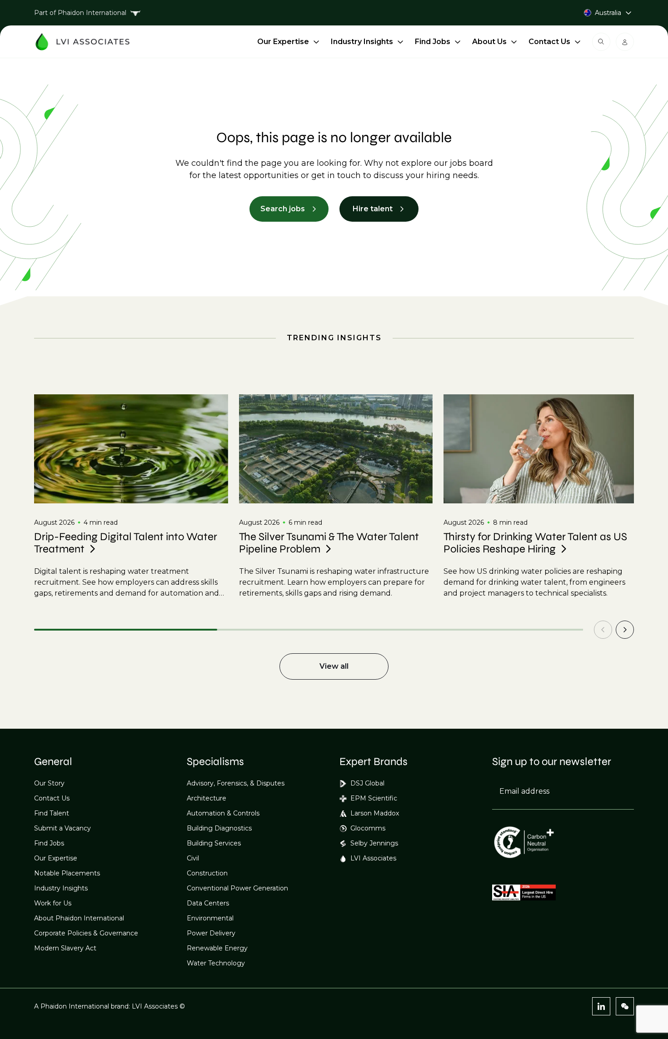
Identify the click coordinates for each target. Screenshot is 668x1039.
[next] (625, 630)
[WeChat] (625, 1006)
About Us (489, 41)
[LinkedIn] (601, 1006)
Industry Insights (362, 41)
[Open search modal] (601, 42)
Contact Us (549, 41)
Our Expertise (283, 41)
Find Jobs (432, 41)
